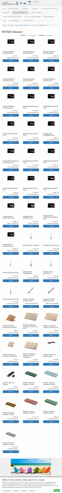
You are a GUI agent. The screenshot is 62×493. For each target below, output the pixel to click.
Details (11, 60)
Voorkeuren (16, 491)
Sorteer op (42, 35)
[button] (36, 1)
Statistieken (24, 491)
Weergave (23, 35)
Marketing (32, 491)
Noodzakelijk (7, 491)
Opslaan (57, 490)
